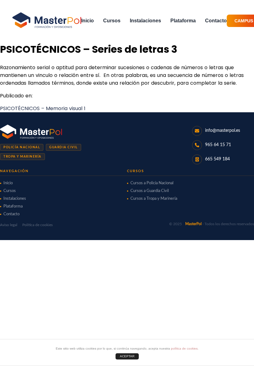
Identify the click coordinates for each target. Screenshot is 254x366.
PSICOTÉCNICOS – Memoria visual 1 (42, 108)
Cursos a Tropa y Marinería (153, 199)
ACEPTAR (127, 356)
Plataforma (183, 20)
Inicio (87, 20)
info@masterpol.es (222, 130)
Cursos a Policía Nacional (151, 183)
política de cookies (184, 348)
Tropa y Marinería (22, 156)
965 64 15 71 (218, 145)
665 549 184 (217, 159)
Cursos (111, 20)
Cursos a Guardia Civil (149, 191)
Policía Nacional (21, 147)
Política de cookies (37, 225)
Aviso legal (8, 225)
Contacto (216, 20)
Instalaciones (145, 20)
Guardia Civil (63, 147)
